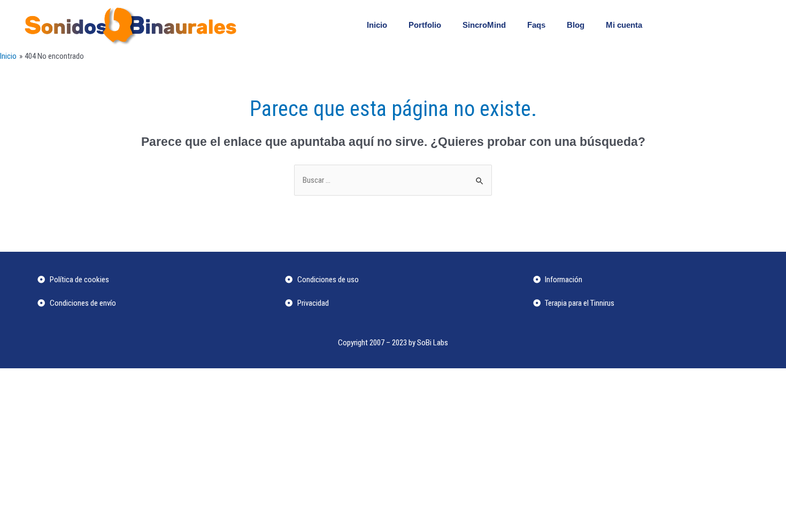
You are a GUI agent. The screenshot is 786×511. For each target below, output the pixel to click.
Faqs (536, 24)
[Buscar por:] (393, 180)
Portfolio (425, 24)
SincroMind (484, 24)
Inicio (377, 24)
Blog (575, 24)
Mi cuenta (624, 24)
